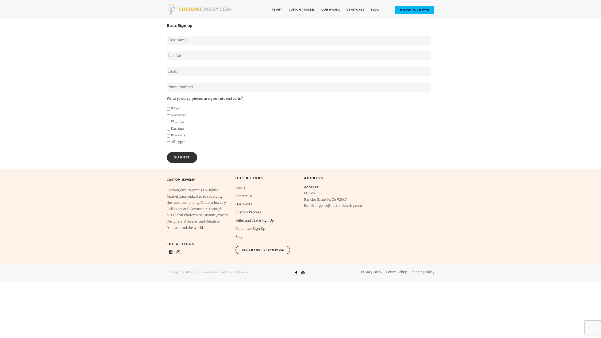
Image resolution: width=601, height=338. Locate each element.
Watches (177, 122)
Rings (175, 108)
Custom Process (302, 10)
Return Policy (396, 272)
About (277, 10)
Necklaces (178, 115)
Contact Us (244, 196)
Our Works (330, 10)
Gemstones (355, 10)
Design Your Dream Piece (263, 250)
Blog (375, 10)
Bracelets (178, 135)
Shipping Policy (423, 272)
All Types (178, 142)
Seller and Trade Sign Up (254, 220)
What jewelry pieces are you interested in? (205, 98)
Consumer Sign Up (250, 229)
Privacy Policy (371, 272)
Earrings (177, 129)
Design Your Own (414, 10)
